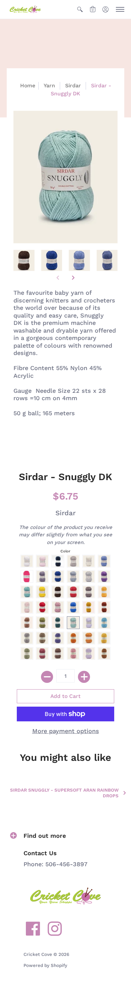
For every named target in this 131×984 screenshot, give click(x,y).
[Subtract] (47, 677)
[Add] (84, 677)
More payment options (65, 730)
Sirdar (73, 85)
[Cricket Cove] (25, 9)
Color (65, 551)
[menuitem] (80, 9)
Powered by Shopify (45, 965)
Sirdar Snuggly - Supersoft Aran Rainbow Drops (64, 792)
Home (27, 85)
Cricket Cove (38, 954)
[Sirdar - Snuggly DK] (24, 260)
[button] (80, 9)
